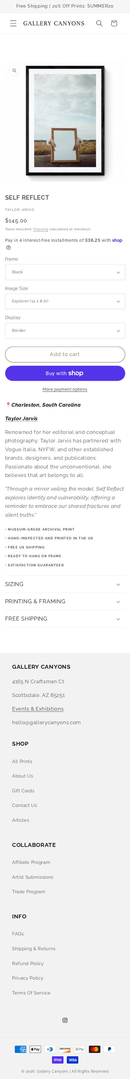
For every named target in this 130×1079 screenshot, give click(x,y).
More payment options (65, 389)
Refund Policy (28, 963)
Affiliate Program (31, 862)
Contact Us (24, 805)
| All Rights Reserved (89, 1071)
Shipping (40, 229)
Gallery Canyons (52, 1071)
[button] (13, 23)
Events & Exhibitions (37, 709)
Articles (20, 820)
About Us (22, 776)
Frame (11, 259)
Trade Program (29, 891)
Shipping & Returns (34, 948)
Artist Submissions (33, 877)
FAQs (18, 934)
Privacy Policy (27, 978)
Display (13, 317)
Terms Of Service (31, 993)
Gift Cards (23, 791)
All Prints (22, 761)
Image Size (16, 288)
